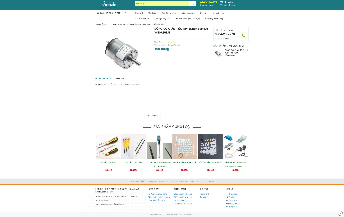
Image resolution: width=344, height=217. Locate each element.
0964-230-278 (208, 2)
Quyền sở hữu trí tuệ (183, 203)
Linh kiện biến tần (142, 18)
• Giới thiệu (163, 181)
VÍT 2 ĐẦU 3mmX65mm (108, 162)
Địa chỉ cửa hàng (222, 38)
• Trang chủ (152, 181)
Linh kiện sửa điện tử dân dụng (187, 18)
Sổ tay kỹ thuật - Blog (214, 18)
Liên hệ (203, 13)
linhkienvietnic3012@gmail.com (111, 204)
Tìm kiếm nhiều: (138, 181)
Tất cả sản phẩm (218, 13)
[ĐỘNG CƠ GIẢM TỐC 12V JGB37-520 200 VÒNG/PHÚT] (218, 53)
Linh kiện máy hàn (162, 18)
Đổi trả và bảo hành (156, 200)
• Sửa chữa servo (197, 181)
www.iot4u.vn (189, 214)
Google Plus (234, 203)
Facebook (233, 193)
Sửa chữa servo (188, 13)
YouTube (233, 200)
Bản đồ (203, 197)
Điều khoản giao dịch (183, 197)
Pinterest (233, 206)
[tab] (103, 78)
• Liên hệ (210, 181)
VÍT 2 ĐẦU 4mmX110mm (133, 162)
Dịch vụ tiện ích (181, 200)
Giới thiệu (152, 13)
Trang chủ (139, 13)
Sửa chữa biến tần (169, 13)
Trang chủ (204, 193)
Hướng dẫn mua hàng (157, 193)
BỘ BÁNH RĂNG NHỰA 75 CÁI (184, 162)
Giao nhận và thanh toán (159, 197)
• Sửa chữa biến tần (179, 181)
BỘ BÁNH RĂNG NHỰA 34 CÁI (210, 162)
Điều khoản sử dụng (183, 193)
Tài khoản (226, 2)
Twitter (232, 197)
